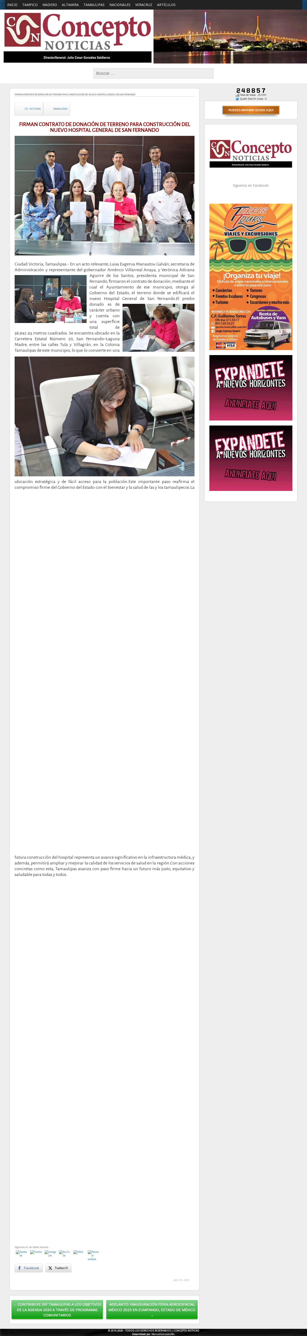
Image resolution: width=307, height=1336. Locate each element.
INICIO (12, 4)
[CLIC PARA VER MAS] (250, 276)
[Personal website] (94, 1256)
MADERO (49, 4)
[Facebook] (22, 1256)
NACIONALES (119, 4)
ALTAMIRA (70, 4)
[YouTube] (65, 1256)
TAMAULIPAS (94, 4)
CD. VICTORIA (32, 108)
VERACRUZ (143, 4)
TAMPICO (30, 4)
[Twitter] (36, 1256)
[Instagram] (51, 1256)
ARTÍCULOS (166, 4)
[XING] (79, 1256)
